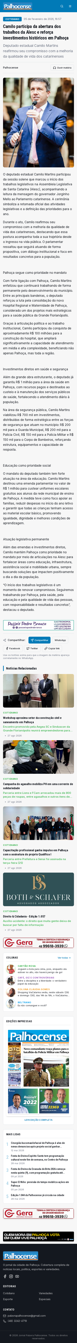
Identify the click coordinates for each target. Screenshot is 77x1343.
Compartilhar (41, 640)
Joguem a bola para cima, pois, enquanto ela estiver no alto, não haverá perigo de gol (42, 971)
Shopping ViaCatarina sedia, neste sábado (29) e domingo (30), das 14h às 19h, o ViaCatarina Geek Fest (43, 994)
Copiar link (54, 648)
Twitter (34, 648)
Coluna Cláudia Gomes (34, 989)
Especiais (44, 1299)
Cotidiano (12, 19)
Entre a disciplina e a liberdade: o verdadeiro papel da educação (42, 982)
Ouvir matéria (64, 67)
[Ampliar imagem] (38, 122)
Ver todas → (64, 957)
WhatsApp (60, 640)
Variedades (46, 1293)
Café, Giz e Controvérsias (36, 977)
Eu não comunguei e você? (32, 1005)
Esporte (8, 1299)
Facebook (14, 648)
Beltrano (24, 1002)
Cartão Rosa (27, 966)
